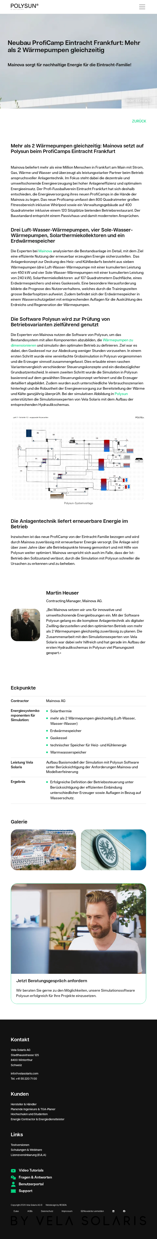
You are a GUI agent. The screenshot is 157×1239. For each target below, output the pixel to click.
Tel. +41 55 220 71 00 (24, 1078)
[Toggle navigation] (142, 7)
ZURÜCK (139, 121)
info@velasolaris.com (24, 1073)
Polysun (121, 394)
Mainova (45, 251)
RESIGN (62, 1205)
